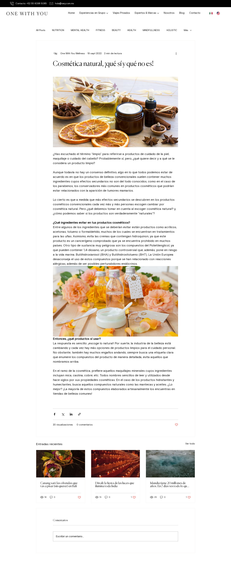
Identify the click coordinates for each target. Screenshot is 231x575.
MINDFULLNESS (151, 30)
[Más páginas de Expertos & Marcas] (158, 13)
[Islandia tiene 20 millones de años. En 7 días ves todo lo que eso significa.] (170, 463)
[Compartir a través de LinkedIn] (71, 414)
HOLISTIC (172, 30)
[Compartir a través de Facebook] (54, 414)
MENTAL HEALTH (80, 30)
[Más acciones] (176, 53)
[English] (218, 13)
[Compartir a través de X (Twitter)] (62, 414)
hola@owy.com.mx (64, 3)
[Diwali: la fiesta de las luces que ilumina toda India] (115, 463)
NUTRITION (58, 30)
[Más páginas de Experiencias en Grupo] (107, 13)
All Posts (40, 30)
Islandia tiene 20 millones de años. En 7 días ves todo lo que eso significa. (169, 485)
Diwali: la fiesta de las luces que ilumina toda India (114, 485)
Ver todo (190, 443)
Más (186, 30)
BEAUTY (116, 30)
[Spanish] (211, 13)
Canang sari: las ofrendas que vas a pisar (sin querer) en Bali (58, 485)
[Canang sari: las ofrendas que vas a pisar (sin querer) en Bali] (60, 463)
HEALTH (131, 30)
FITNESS (100, 30)
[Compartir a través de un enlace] (79, 414)
